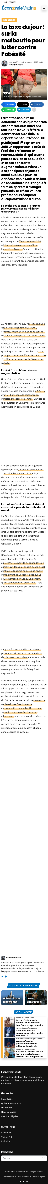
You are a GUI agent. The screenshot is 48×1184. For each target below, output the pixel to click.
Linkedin (5, 1141)
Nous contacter (9, 1112)
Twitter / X (6, 1137)
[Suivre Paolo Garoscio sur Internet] (5, 976)
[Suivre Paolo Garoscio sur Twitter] (2, 976)
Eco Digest (9, 20)
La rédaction (7, 1099)
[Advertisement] (24, 294)
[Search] (44, 1157)
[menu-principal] (44, 7)
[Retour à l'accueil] (18, 8)
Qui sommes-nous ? (11, 1103)
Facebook (6, 1132)
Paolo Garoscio (13, 957)
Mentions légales (9, 1116)
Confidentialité (8, 1177)
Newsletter (6, 1107)
